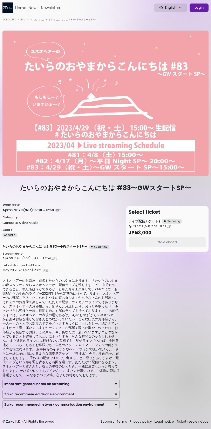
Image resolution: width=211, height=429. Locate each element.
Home (20, 7)
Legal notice (164, 421)
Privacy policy (140, 421)
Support (107, 421)
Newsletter (51, 7)
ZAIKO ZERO (9, 19)
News (34, 7)
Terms (121, 421)
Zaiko (10, 421)
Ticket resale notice (192, 421)
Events (25, 19)
